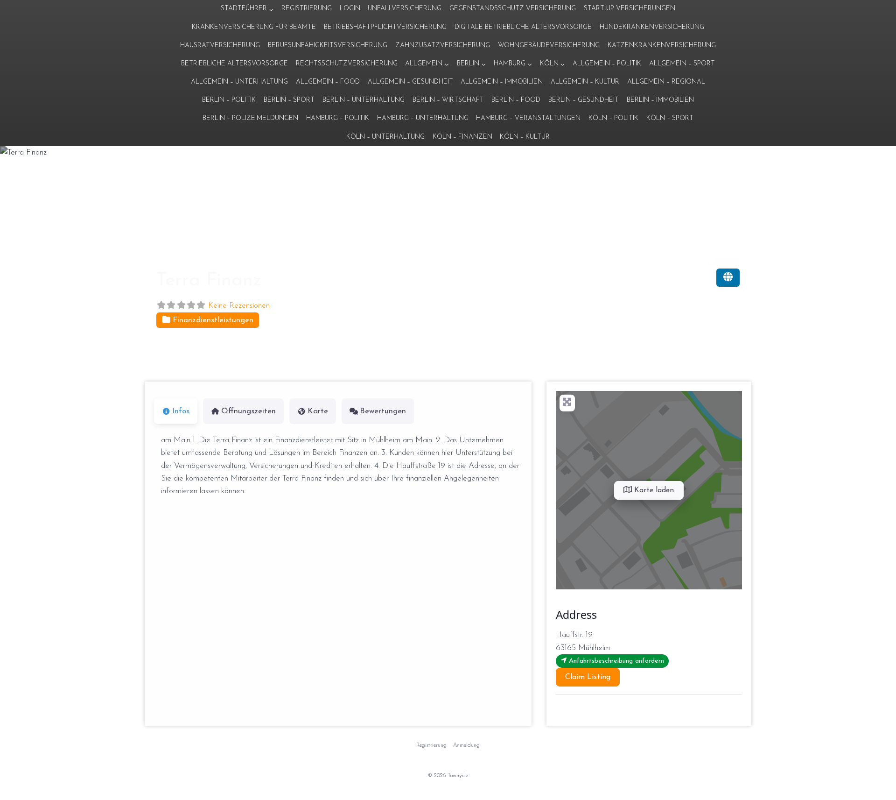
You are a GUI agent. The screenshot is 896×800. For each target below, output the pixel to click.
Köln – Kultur (525, 137)
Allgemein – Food (328, 81)
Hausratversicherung (220, 45)
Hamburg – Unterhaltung (423, 118)
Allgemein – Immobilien (502, 81)
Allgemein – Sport (682, 63)
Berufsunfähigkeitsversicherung (327, 45)
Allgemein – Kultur (585, 81)
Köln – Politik (613, 118)
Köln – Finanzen (462, 137)
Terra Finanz (209, 280)
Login (350, 8)
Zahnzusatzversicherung (442, 45)
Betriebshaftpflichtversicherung (385, 27)
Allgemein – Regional (666, 81)
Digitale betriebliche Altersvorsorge (523, 27)
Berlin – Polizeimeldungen (250, 118)
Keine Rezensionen (239, 306)
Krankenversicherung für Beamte (254, 27)
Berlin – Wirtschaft (448, 100)
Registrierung (306, 8)
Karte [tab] (318, 411)
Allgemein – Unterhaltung (239, 81)
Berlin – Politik (229, 100)
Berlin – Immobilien (660, 100)
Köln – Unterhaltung (385, 137)
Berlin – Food (515, 100)
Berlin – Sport (289, 100)
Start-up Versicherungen (629, 8)
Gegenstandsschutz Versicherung (512, 8)
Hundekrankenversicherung (652, 27)
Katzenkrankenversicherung (662, 45)
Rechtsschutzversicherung (347, 63)
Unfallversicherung (404, 8)
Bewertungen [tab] (383, 411)
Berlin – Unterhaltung (363, 100)
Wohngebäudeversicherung (549, 45)
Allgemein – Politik (607, 63)
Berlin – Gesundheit (583, 100)
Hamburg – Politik (337, 118)
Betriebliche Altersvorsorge (234, 63)
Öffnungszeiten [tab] (248, 411)
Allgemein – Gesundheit (410, 81)
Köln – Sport (669, 118)
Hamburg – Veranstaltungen (528, 118)
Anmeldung (466, 745)
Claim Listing (587, 677)
